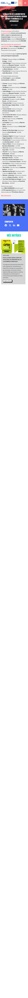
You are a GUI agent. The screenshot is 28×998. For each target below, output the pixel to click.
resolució (5, 33)
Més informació (6, 195)
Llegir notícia (7, 281)
